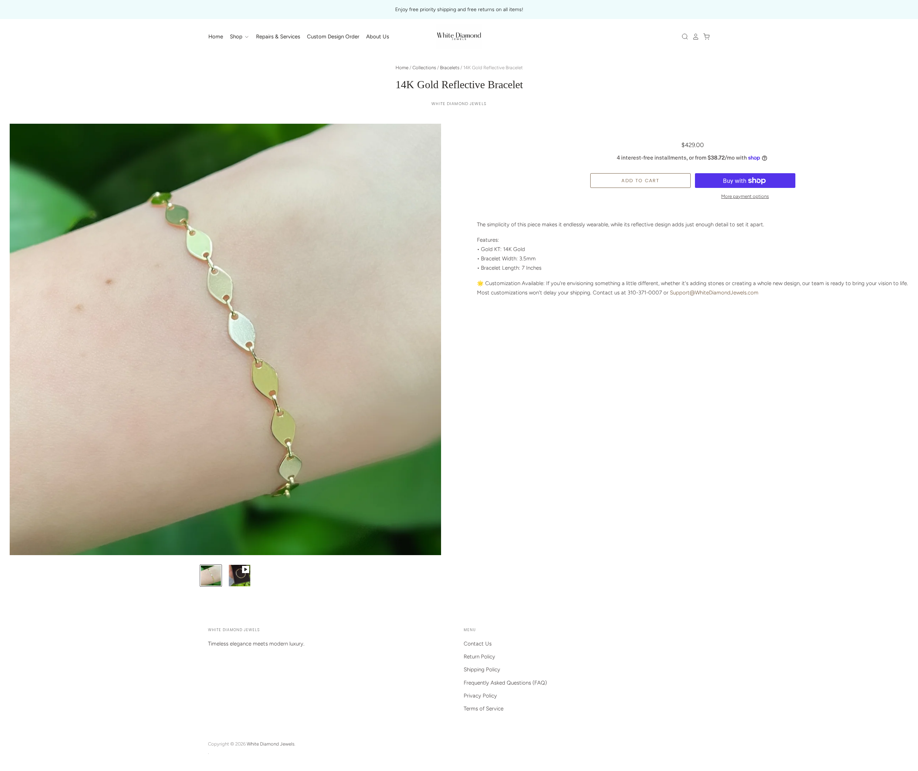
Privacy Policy (480, 695)
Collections (424, 67)
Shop (237, 36)
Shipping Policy (482, 669)
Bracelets (449, 67)
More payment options (745, 196)
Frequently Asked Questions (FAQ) (505, 683)
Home (215, 36)
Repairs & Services (278, 36)
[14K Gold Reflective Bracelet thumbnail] (211, 575)
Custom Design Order (333, 36)
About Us (377, 36)
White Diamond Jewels (459, 104)
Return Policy (479, 656)
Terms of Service (483, 708)
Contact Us (478, 643)
